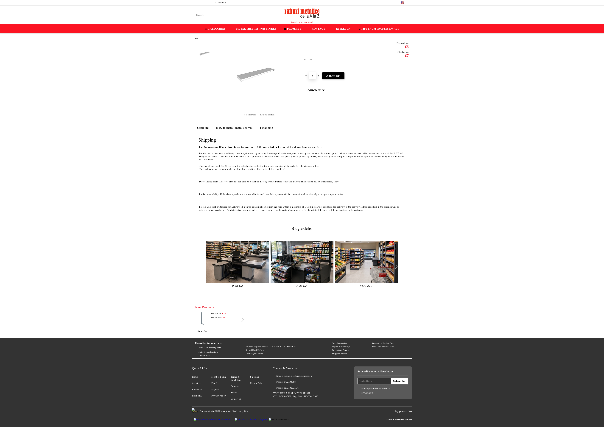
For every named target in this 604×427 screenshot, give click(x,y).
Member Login (218, 377)
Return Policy (257, 383)
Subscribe (202, 331)
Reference (197, 389)
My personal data (403, 411)
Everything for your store (208, 343)
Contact (318, 28)
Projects (294, 28)
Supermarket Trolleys (341, 347)
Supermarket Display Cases (383, 343)
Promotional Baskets (340, 350)
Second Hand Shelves (255, 350)
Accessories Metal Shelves (383, 347)
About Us (196, 383)
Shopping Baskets (339, 354)
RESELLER (343, 28)
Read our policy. (240, 411)
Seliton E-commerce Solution (399, 420)
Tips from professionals (380, 28)
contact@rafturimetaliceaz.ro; (298, 376)
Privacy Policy (218, 396)
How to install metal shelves (234, 127)
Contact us (236, 399)
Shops (234, 392)
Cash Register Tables (254, 354)
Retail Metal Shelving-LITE (210, 348)
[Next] (396, 267)
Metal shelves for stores (208, 352)
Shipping (203, 127)
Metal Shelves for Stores (256, 28)
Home (197, 38)
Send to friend (250, 115)
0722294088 (220, 2)
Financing (266, 127)
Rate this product (267, 115)
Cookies (235, 386)
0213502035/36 (291, 388)
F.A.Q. (214, 383)
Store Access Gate (339, 343)
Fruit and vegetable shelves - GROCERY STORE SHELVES (271, 347)
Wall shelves (205, 355)
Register (215, 389)
